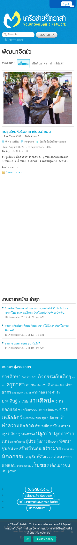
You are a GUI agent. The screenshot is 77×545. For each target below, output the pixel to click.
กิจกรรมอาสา (14, 172)
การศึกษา (11, 376)
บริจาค (66, 426)
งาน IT (27, 392)
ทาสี (59, 417)
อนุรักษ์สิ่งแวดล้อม (44, 456)
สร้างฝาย (51, 448)
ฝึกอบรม (53, 441)
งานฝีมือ (23, 401)
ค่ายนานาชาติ (38, 384)
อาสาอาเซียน (23, 465)
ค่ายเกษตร (17, 392)
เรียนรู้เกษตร (9, 471)
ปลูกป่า (43, 433)
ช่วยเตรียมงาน (48, 410)
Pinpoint (29, 141)
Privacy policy (45, 539)
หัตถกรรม (13, 456)
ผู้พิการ (42, 441)
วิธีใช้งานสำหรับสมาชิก (38, 496)
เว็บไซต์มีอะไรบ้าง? (38, 490)
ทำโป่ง (55, 426)
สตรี (16, 449)
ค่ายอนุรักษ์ (57, 385)
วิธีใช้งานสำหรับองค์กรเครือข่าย (39, 502)
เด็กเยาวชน (60, 465)
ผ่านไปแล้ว (57, 63)
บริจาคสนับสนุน (38, 508)
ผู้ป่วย (31, 441)
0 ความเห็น (12, 141)
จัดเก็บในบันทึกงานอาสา (53, 141)
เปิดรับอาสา (39, 63)
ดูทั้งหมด (23, 63)
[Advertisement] (38, 249)
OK (28, 539)
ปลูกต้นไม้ (8, 434)
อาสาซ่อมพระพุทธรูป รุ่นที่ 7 (22, 343)
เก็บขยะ (40, 464)
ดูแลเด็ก (48, 418)
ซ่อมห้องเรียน (32, 418)
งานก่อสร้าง (41, 392)
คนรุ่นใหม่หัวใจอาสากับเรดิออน (26, 131)
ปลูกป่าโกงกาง (17, 441)
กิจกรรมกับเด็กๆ (54, 376)
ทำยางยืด (42, 426)
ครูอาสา (15, 384)
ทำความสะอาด (18, 425)
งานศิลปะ (41, 400)
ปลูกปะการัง (25, 433)
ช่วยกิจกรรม (28, 409)
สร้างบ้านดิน (30, 448)
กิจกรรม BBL (29, 377)
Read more (8, 167)
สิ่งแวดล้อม (68, 449)
